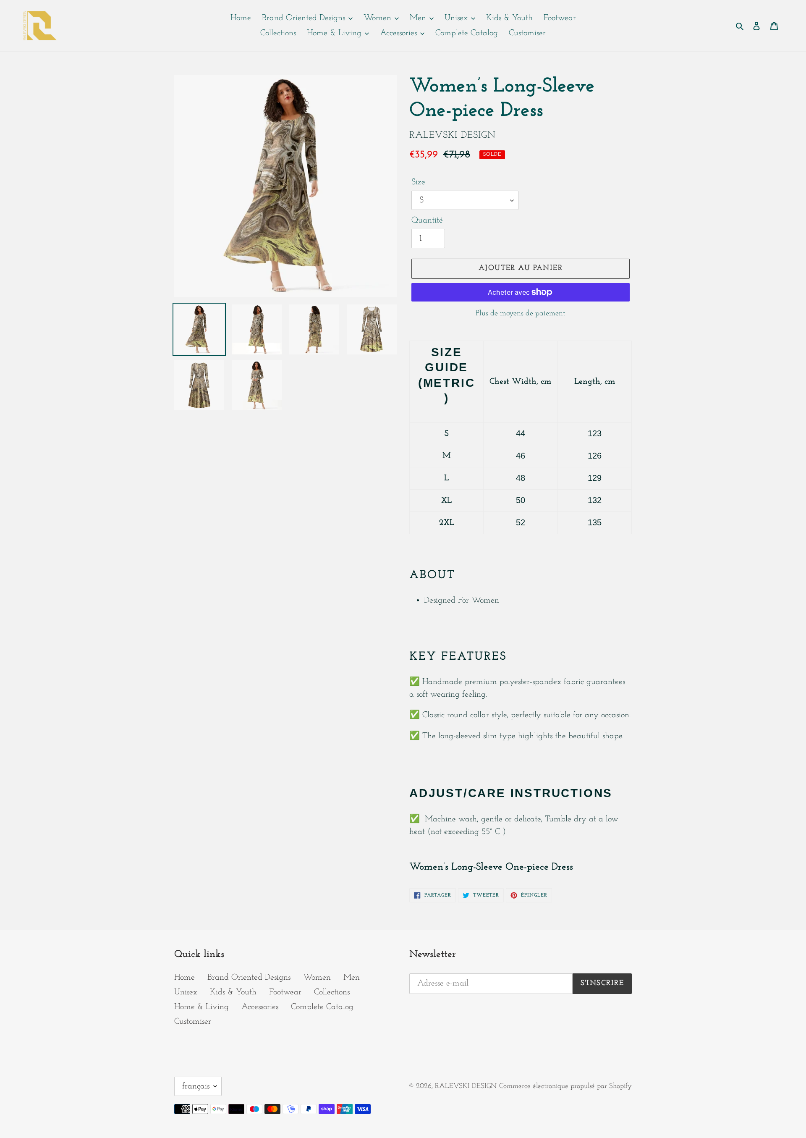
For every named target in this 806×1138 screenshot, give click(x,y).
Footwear (285, 992)
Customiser (192, 1021)
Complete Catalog (322, 1007)
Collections (332, 992)
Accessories (259, 1007)
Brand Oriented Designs (248, 977)
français (195, 1086)
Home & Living (201, 1007)
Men (351, 977)
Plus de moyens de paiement (520, 313)
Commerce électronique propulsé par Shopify (565, 1086)
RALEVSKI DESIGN (466, 1086)
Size (418, 182)
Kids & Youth (233, 992)
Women (317, 977)
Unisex (185, 992)
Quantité (427, 220)
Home (184, 977)
